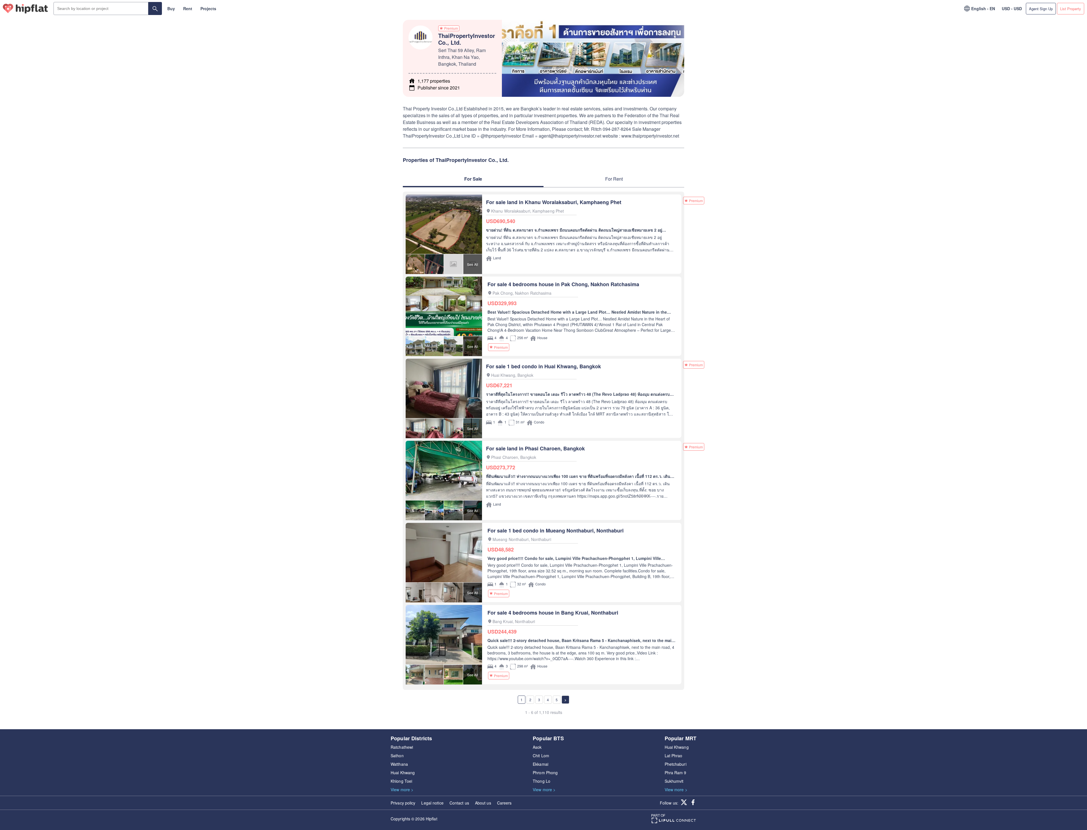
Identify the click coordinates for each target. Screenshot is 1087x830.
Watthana (399, 764)
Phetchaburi (675, 764)
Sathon (397, 755)
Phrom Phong (545, 772)
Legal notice (432, 803)
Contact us (459, 803)
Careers (504, 803)
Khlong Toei (401, 781)
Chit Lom (541, 755)
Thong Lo (541, 781)
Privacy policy (403, 803)
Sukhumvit (674, 781)
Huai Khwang (403, 772)
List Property (1070, 8)
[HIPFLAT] (25, 9)
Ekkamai (540, 764)
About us (483, 803)
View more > (402, 789)
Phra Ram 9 (675, 772)
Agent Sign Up (1041, 8)
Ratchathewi (402, 747)
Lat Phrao (673, 755)
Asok (537, 747)
